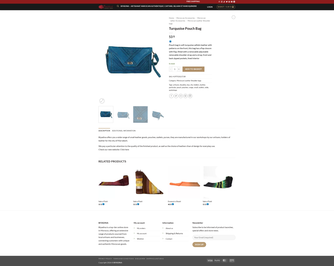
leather (202, 85)
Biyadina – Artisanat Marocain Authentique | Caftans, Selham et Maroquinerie (159, 6)
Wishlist (140, 239)
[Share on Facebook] (171, 96)
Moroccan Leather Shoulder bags (189, 81)
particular (172, 87)
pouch (179, 87)
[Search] (118, 6)
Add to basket (193, 69)
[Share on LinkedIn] (190, 96)
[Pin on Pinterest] (185, 96)
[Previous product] (233, 17)
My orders (141, 228)
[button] (209, 7)
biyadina (183, 85)
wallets (201, 87)
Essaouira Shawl (174, 201)
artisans (176, 85)
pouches (185, 87)
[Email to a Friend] (181, 96)
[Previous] (103, 60)
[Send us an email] (229, 2)
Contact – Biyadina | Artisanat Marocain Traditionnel (144, 21)
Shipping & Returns (174, 233)
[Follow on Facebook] (219, 2)
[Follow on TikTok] (224, 2)
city (191, 85)
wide (206, 87)
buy (188, 85)
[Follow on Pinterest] (231, 2)
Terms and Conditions (123, 259)
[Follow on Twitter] (227, 2)
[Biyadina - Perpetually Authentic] (106, 7)
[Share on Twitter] (176, 96)
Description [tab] (104, 131)
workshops (173, 90)
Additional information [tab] (124, 131)
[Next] (160, 60)
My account (142, 233)
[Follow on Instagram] (221, 2)
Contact (169, 239)
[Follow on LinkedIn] (234, 2)
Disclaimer (140, 259)
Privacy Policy (105, 259)
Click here (124, 149)
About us (169, 228)
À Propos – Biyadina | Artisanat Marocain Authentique (144, 16)
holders (196, 85)
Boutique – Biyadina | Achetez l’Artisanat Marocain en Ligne (146, 11)
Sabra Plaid (103, 201)
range (191, 87)
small (196, 87)
